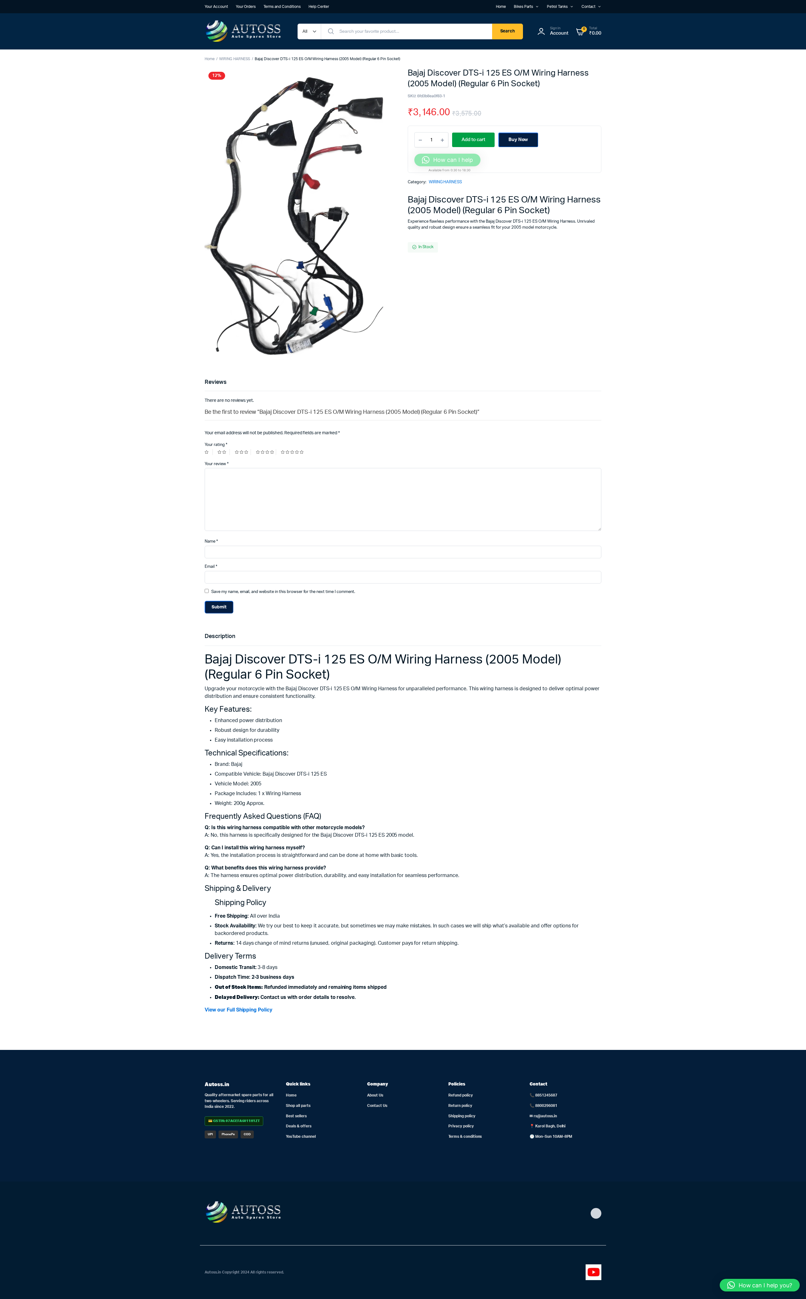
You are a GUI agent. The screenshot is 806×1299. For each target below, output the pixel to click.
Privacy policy (461, 1126)
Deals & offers (298, 1126)
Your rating (216, 445)
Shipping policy (461, 1116)
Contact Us (377, 1106)
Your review (217, 464)
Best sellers (296, 1116)
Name (211, 541)
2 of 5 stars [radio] (224, 452)
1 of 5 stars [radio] (209, 452)
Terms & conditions (465, 1136)
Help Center (319, 7)
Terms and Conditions (282, 7)
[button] (760, 1285)
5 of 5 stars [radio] (293, 452)
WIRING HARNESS (235, 59)
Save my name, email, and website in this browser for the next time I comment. (283, 592)
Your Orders (246, 7)
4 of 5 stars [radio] (266, 452)
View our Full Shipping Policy (238, 1009)
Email (211, 567)
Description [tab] (220, 636)
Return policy (460, 1106)
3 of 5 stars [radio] (243, 452)
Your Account (216, 7)
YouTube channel (301, 1136)
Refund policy (460, 1095)
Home (501, 7)
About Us (375, 1095)
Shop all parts (298, 1106)
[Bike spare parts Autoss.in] (245, 31)
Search (507, 31)
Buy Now (518, 139)
